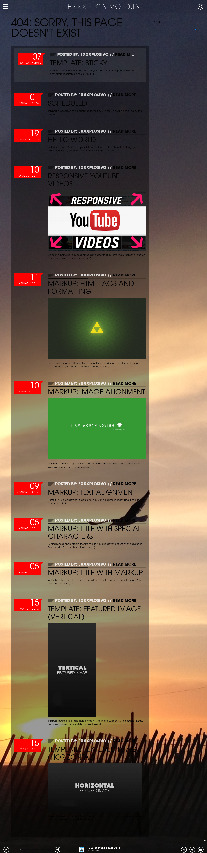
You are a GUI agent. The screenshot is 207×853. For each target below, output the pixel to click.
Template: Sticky (78, 63)
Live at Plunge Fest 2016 (104, 848)
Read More (126, 55)
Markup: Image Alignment (96, 392)
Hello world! (73, 140)
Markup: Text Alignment (92, 493)
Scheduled (67, 104)
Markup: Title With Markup (95, 573)
